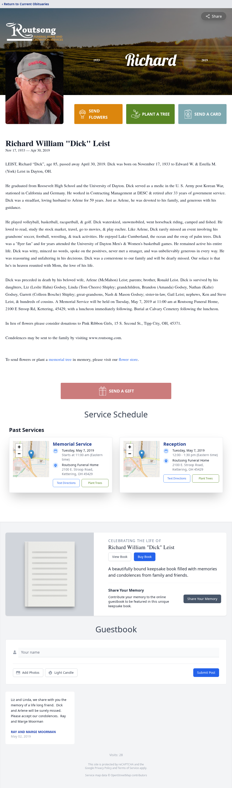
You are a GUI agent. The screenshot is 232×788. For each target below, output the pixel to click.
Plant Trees (95, 483)
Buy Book (145, 557)
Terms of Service (128, 768)
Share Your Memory (202, 599)
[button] (31, 454)
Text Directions (66, 483)
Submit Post (206, 672)
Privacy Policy (103, 768)
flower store (128, 359)
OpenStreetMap (121, 775)
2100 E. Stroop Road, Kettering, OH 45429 (77, 471)
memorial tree (60, 359)
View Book (119, 557)
